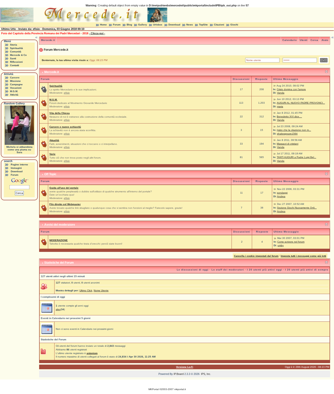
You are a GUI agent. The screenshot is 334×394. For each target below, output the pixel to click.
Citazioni (219, 24)
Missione (15, 81)
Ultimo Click (85, 290)
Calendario (289, 40)
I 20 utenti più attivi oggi (264, 269)
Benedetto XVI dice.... (289, 116)
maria (280, 106)
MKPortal (153, 389)
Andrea (281, 196)
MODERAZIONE (58, 240)
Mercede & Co (18, 55)
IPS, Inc (205, 373)
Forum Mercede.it (56, 49)
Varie (52, 154)
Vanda (280, 92)
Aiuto (325, 40)
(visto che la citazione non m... (294, 130)
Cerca (314, 40)
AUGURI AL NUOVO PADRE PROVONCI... (301, 102)
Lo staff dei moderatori (228, 269)
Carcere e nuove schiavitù (65, 126)
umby (281, 245)
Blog (129, 24)
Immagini (16, 168)
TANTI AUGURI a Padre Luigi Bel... (296, 157)
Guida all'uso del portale (63, 187)
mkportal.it (180, 389)
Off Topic (50, 174)
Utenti (303, 40)
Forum (117, 24)
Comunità (15, 51)
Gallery (142, 24)
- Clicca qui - (97, 33)
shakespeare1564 (287, 133)
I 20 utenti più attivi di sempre (306, 269)
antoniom (92, 353)
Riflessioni (16, 62)
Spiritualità (16, 48)
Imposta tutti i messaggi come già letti (303, 256)
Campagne (16, 84)
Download (174, 24)
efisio (67, 92)
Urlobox (157, 24)
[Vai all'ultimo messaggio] (274, 85)
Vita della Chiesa (59, 113)
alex (58, 309)
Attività (14, 94)
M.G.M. (14, 91)
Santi (13, 58)
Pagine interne (19, 164)
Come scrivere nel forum (290, 241)
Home (103, 24)
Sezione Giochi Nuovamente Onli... (297, 207)
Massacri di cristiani (287, 143)
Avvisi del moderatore (59, 224)
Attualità (54, 140)
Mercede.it (48, 40)
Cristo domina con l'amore (291, 89)
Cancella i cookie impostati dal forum (256, 256)
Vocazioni (16, 87)
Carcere (15, 77)
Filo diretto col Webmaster (65, 204)
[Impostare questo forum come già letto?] (44, 102)
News (189, 24)
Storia (13, 44)
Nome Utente (101, 290)
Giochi (234, 24)
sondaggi (282, 192)
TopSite (203, 24)
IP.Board (179, 373)
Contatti (14, 65)
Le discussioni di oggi (193, 269)
